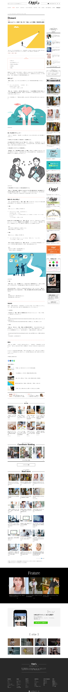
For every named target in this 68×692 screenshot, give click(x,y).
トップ (8, 13)
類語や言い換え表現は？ (14, 64)
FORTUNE (35, 7)
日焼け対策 (27, 680)
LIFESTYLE (22, 7)
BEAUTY (17, 7)
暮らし (9, 53)
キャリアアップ (19, 680)
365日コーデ (9, 687)
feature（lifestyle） (54, 74)
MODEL (43, 7)
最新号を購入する (53, 288)
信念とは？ (12, 60)
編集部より (53, 680)
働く (10, 13)
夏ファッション (10, 680)
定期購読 (50, 289)
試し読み (56, 289)
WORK (13, 7)
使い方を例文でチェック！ (14, 62)
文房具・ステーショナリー (12, 562)
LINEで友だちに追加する (40, 622)
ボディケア (27, 686)
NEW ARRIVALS (48, 7)
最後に (11, 67)
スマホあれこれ (19, 562)
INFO (39, 7)
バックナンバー (53, 291)
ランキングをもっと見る (26, 460)
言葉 (12, 13)
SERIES (53, 7)
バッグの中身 (24, 562)
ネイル (26, 685)
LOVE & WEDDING (29, 7)
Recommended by (38, 558)
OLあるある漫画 (19, 687)
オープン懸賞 (54, 686)
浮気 (44, 685)
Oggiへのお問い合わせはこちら (53, 302)
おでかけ (36, 685)
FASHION (9, 7)
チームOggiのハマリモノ (38, 686)
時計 (8, 686)
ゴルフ (35, 680)
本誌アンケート (54, 685)
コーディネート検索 (26, 464)
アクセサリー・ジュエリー (11, 685)
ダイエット (27, 687)
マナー (17, 685)
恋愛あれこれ (45, 680)
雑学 (15, 53)
